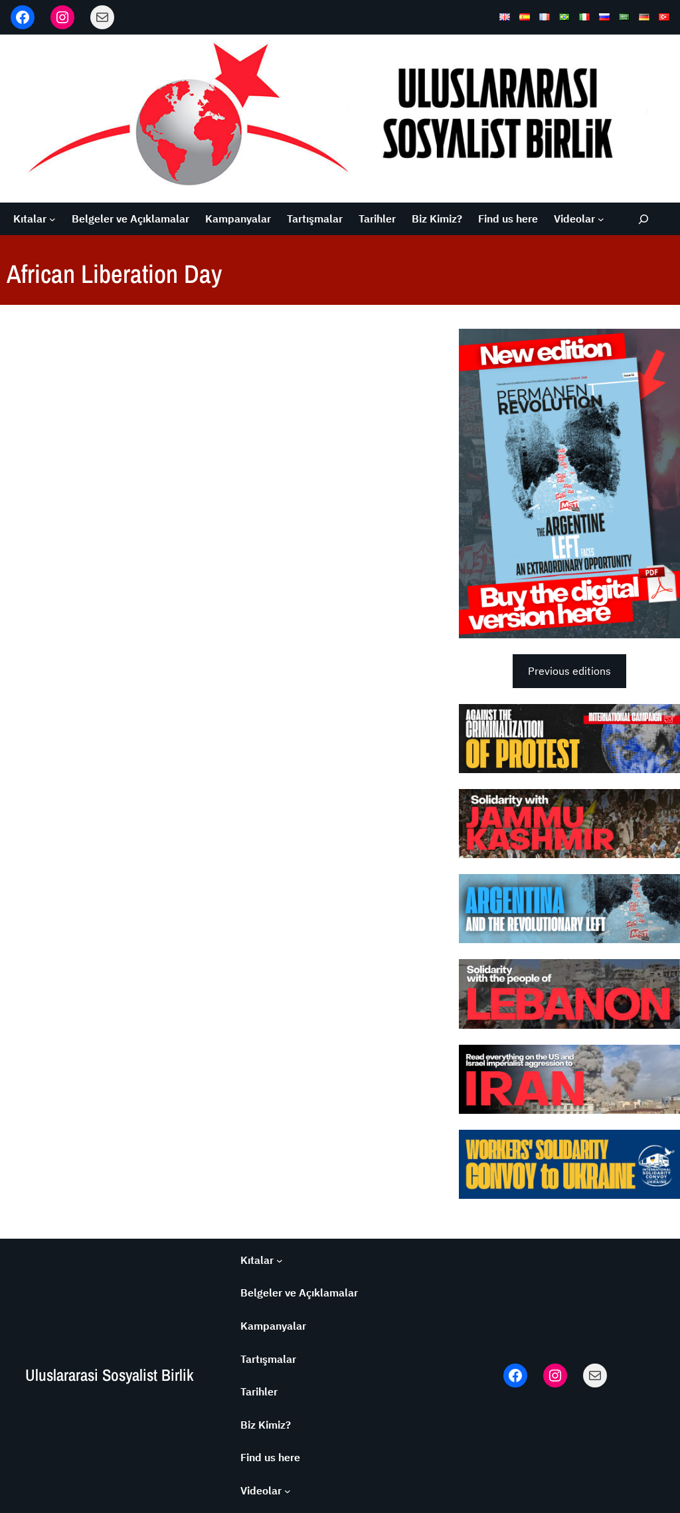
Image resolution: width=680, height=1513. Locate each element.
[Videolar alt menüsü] (601, 219)
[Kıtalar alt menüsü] (52, 219)
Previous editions (569, 670)
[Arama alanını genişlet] (643, 219)
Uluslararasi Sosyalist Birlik (109, 1375)
